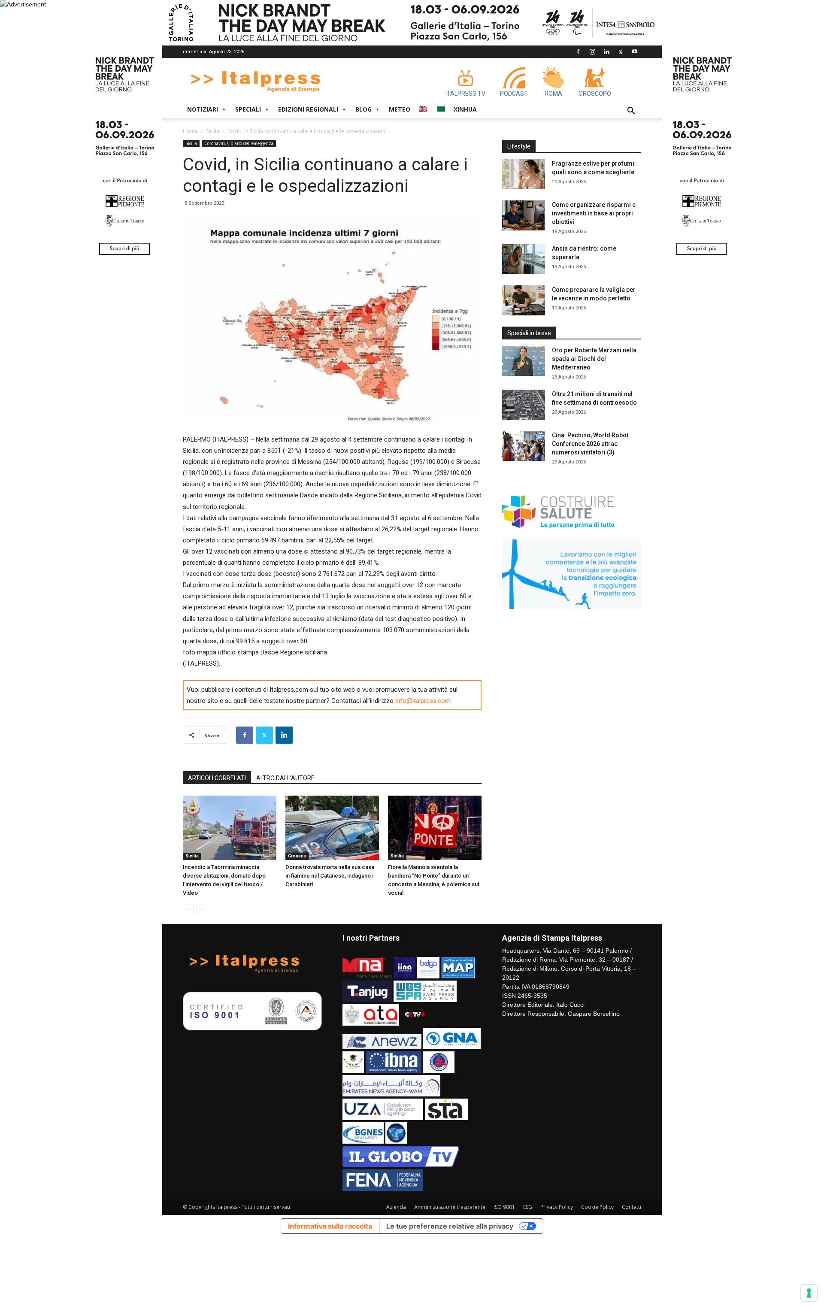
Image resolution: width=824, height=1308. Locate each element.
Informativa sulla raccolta (330, 1226)
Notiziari (202, 109)
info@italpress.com (423, 701)
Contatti (631, 1207)
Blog (363, 109)
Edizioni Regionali (308, 109)
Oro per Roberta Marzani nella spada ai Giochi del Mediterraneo (594, 359)
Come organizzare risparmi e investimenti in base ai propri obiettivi (594, 213)
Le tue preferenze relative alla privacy (449, 1226)
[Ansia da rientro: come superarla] (523, 259)
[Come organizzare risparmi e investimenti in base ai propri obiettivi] (523, 215)
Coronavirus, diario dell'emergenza (238, 143)
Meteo (399, 109)
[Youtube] (634, 51)
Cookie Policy (597, 1207)
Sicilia (212, 131)
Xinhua (465, 109)
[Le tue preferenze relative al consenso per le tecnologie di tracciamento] (809, 1293)
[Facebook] (578, 51)
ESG (527, 1207)
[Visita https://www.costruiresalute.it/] (559, 532)
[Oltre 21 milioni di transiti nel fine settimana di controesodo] (523, 405)
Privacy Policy (556, 1207)
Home (190, 131)
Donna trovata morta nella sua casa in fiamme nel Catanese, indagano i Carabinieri (329, 875)
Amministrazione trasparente (449, 1207)
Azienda (396, 1207)
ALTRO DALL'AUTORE (285, 778)
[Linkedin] (606, 51)
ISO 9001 (504, 1207)
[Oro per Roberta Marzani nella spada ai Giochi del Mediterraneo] (523, 361)
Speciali (248, 109)
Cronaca (297, 856)
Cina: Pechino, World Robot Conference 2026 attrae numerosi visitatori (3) (590, 444)
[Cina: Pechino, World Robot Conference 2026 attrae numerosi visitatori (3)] (523, 446)
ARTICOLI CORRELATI (217, 778)
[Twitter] (620, 51)
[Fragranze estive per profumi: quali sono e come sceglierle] (523, 174)
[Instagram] (592, 51)
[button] (631, 112)
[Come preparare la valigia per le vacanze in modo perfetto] (523, 300)
